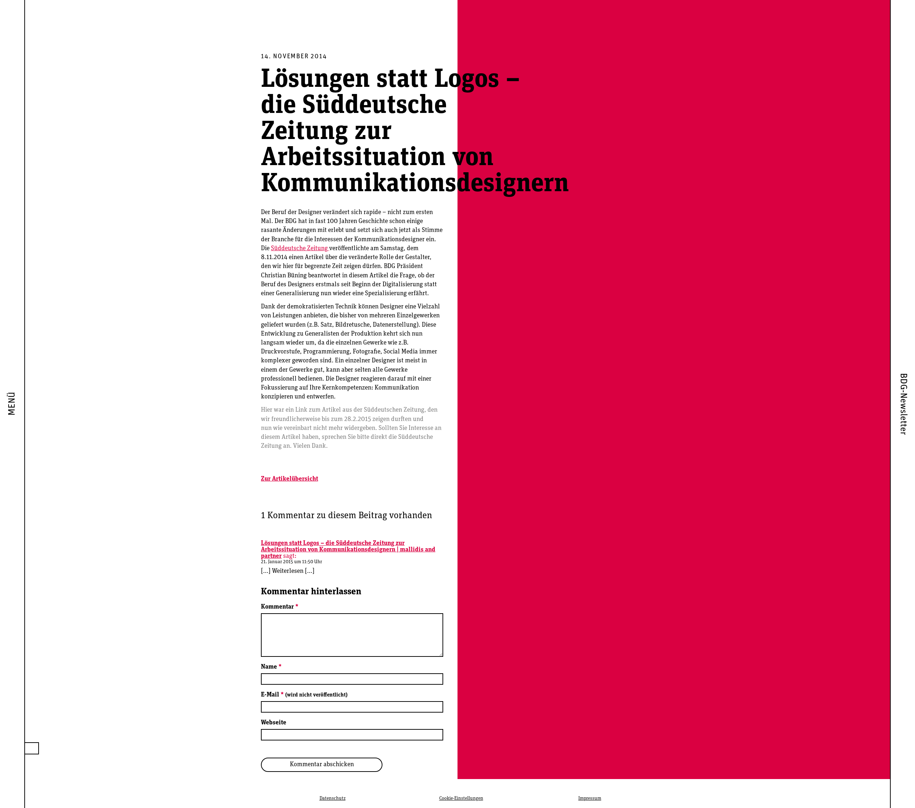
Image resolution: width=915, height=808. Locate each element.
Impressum (589, 798)
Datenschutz (333, 798)
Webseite (273, 723)
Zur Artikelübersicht (289, 479)
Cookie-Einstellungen (461, 798)
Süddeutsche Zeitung (300, 249)
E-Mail (304, 695)
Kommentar (279, 607)
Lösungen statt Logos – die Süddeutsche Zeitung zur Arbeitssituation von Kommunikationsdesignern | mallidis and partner (348, 550)
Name (271, 667)
